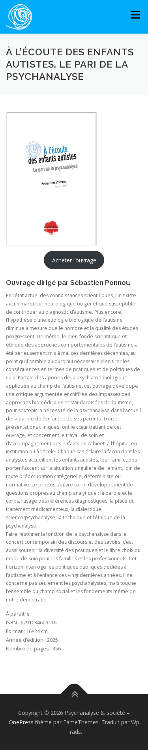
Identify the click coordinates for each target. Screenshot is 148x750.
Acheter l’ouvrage (74, 260)
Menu (134, 14)
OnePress (21, 722)
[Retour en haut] (74, 694)
